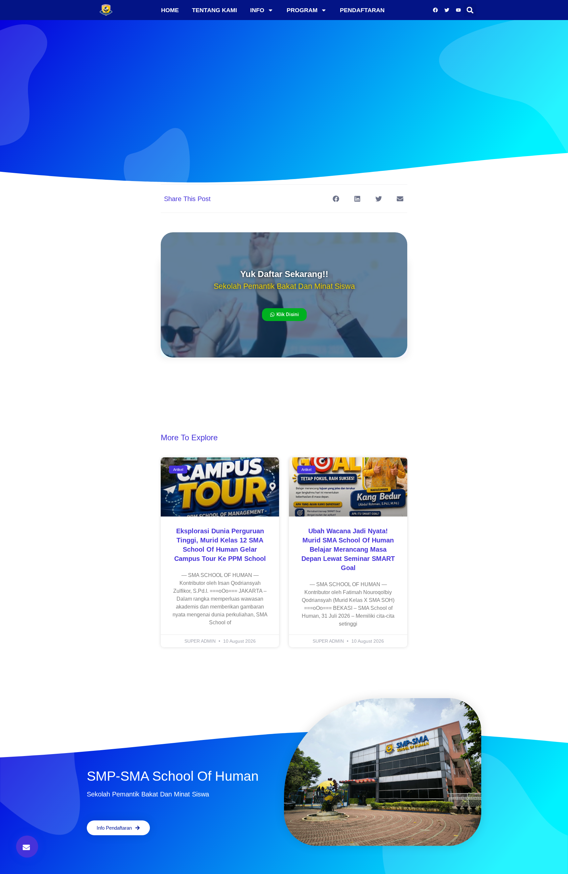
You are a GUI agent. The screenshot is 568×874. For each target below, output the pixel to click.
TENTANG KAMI (214, 10)
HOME (170, 10)
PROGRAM (302, 10)
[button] (470, 10)
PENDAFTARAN (362, 10)
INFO (257, 10)
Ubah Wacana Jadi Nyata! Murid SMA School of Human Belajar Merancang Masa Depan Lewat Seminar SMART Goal (348, 549)
